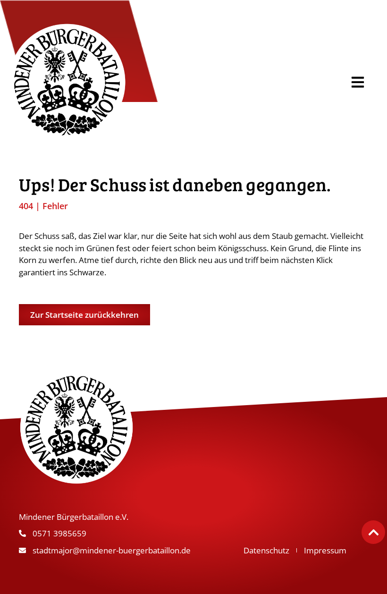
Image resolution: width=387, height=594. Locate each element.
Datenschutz (266, 550)
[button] (357, 82)
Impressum (325, 550)
